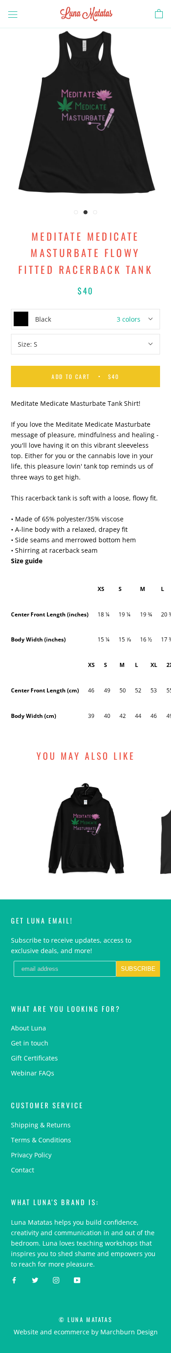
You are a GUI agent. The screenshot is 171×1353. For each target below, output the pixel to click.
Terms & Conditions (41, 1140)
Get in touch (29, 1043)
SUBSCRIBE (138, 968)
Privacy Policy (31, 1155)
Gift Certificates (34, 1058)
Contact (22, 1170)
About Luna (28, 1028)
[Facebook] (14, 1279)
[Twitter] (35, 1279)
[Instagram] (56, 1279)
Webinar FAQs (32, 1073)
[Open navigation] (12, 13)
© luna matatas (85, 1319)
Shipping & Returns (41, 1125)
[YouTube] (77, 1279)
